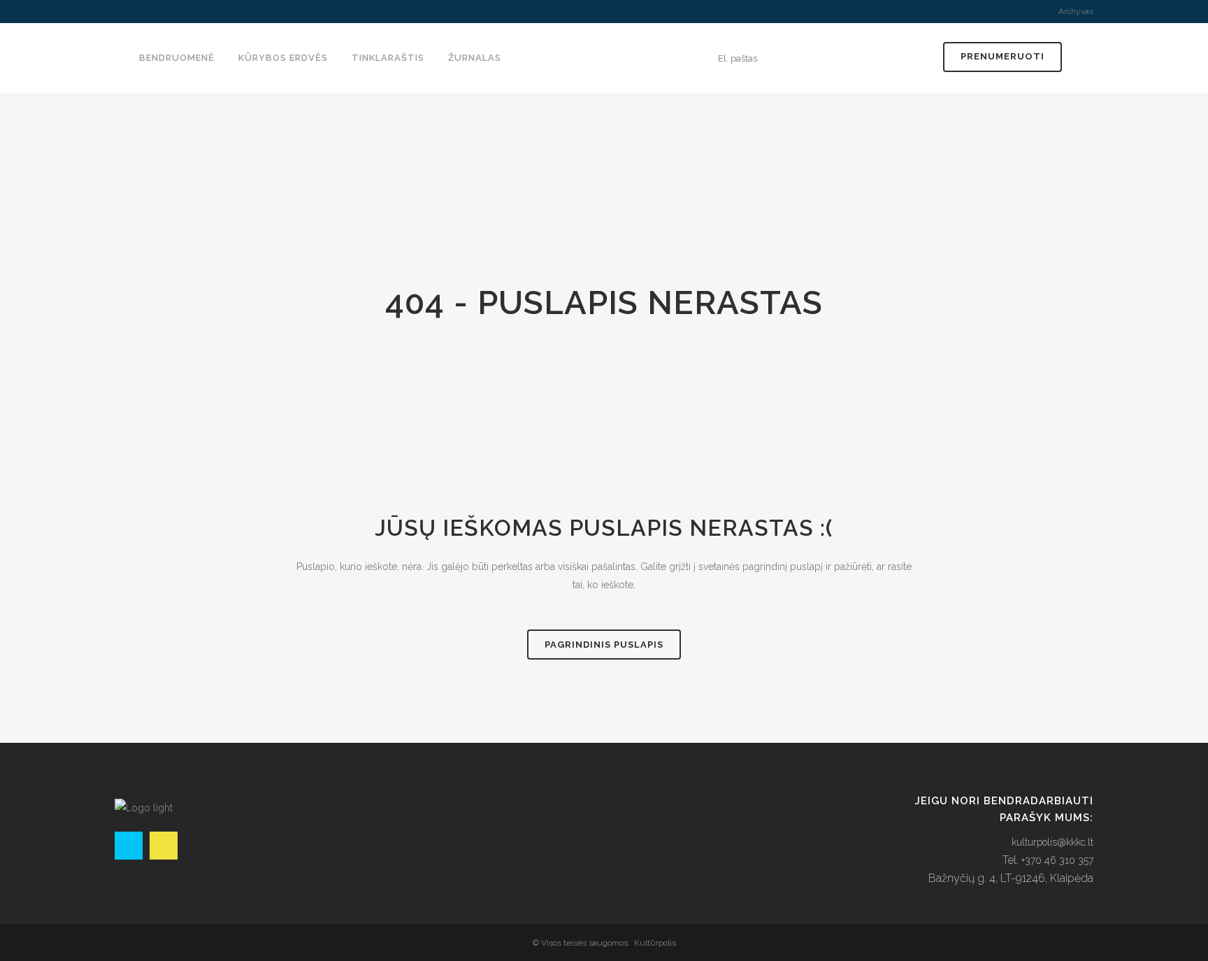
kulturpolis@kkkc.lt (1052, 842)
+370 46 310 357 (1057, 860)
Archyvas (1075, 11)
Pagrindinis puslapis (604, 644)
